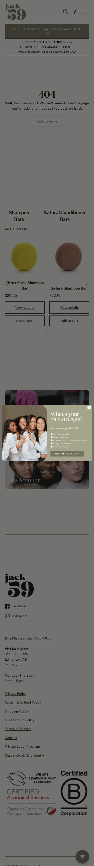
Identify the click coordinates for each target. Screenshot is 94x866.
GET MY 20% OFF (67, 453)
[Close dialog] (89, 407)
